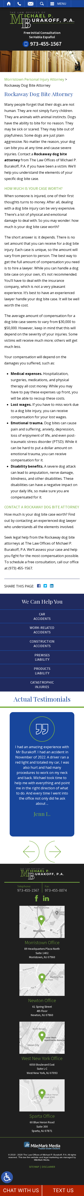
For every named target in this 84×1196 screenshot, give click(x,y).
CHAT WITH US (21, 1190)
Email (31, 3)
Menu (61, 3)
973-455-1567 (46, 43)
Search (42, 3)
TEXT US (63, 1190)
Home (9, 3)
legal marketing (51, 1157)
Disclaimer (48, 1166)
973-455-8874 (56, 890)
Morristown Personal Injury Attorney (34, 79)
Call (19, 3)
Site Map (34, 1166)
